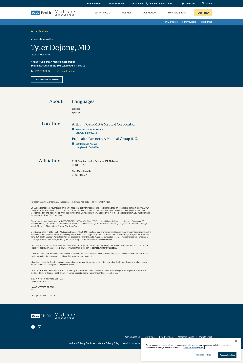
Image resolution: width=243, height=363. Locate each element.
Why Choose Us (132, 336)
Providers (43, 31)
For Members (170, 21)
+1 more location (66, 71)
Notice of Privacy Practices (82, 343)
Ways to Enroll (205, 336)
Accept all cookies (227, 355)
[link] (33, 327)
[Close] (236, 341)
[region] (191, 349)
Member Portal (116, 3)
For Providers (189, 21)
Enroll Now (203, 12)
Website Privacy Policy (108, 343)
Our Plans (149, 336)
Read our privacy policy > (194, 348)
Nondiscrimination (132, 343)
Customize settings (203, 354)
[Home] (32, 31)
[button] (94, 3)
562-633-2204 (42, 71)
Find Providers (166, 336)
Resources (206, 21)
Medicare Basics (186, 336)
